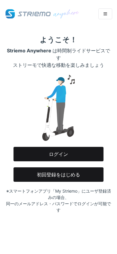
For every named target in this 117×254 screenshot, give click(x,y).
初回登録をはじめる (58, 175)
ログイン (58, 154)
